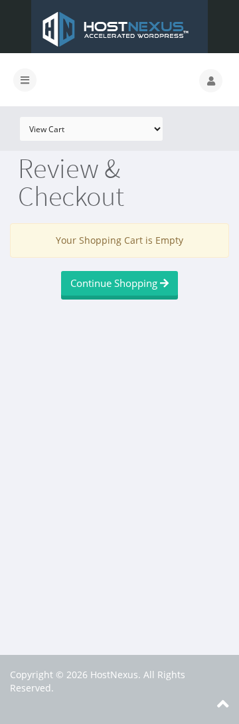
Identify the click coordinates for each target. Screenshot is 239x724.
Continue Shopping (115, 283)
